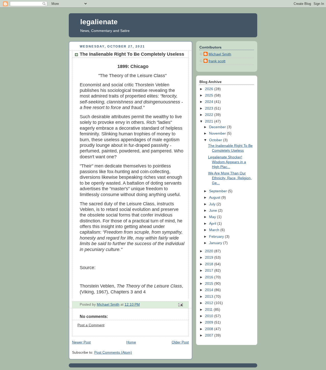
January (216, 243)
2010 (209, 316)
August (215, 197)
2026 (209, 89)
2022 (209, 115)
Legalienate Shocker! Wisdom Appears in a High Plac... (227, 162)
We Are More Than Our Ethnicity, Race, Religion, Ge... (230, 178)
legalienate (99, 22)
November (218, 133)
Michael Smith (220, 54)
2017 (209, 270)
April (213, 223)
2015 (209, 283)
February (217, 236)
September (218, 191)
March (214, 230)
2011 (209, 310)
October (216, 140)
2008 (209, 329)
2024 (209, 102)
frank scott (217, 61)
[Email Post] (180, 304)
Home (131, 342)
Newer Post (81, 342)
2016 (209, 277)
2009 (209, 322)
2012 (209, 303)
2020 (209, 251)
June (213, 210)
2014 (209, 290)
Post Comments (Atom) (113, 352)
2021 (209, 121)
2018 (209, 264)
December (218, 127)
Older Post (180, 342)
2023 (209, 108)
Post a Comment (90, 325)
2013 (209, 297)
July (212, 204)
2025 (209, 95)
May (213, 217)
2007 (209, 335)
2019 (209, 257)
